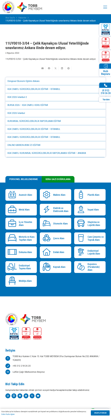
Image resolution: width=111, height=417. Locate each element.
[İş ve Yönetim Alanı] (13, 223)
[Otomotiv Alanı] (47, 223)
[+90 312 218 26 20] (9, 365)
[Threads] (14, 395)
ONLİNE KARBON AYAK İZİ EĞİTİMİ (23, 145)
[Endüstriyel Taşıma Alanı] (13, 267)
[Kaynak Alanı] (47, 267)
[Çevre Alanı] (47, 238)
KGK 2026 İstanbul (16, 113)
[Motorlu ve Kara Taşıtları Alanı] (13, 238)
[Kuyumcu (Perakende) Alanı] (82, 267)
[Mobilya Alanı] (13, 281)
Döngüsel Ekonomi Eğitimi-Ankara (23, 81)
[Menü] (105, 7)
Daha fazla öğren (8, 414)
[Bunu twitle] (55, 68)
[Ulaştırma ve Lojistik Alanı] (82, 223)
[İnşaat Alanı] (82, 210)
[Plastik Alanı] (82, 195)
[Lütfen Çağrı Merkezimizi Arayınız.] (9, 372)
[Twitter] (32, 395)
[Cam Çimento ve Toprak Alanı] (82, 238)
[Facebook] (19, 395)
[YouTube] (38, 395)
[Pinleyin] (68, 68)
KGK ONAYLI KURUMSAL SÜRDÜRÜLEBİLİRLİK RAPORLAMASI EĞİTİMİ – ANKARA (46, 153)
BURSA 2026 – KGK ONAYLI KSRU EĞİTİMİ (27, 105)
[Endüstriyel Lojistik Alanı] (82, 252)
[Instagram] (7, 395)
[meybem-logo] (29, 7)
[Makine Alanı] (47, 195)
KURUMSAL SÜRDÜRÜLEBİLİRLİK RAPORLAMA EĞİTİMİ (34, 121)
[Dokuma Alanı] (13, 252)
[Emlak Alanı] (47, 252)
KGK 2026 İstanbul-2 (17, 97)
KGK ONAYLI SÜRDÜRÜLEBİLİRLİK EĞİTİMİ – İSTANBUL (33, 89)
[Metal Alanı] (13, 210)
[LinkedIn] (26, 395)
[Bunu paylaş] (49, 68)
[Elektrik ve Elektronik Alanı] (47, 210)
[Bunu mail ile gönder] (42, 68)
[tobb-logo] (8, 7)
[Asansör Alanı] (13, 195)
